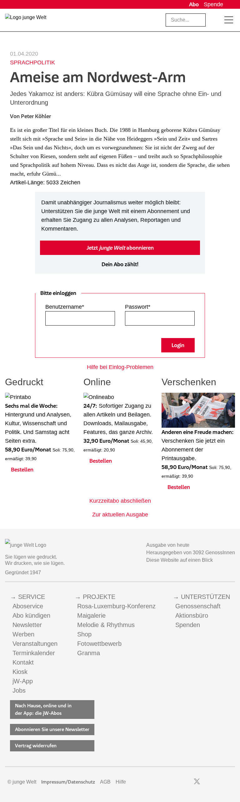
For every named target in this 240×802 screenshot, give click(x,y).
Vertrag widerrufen (36, 746)
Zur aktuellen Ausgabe (120, 514)
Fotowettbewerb (99, 643)
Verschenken (189, 382)
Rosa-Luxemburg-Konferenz (116, 606)
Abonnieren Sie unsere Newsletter (52, 729)
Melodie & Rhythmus (106, 624)
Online (97, 382)
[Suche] (215, 20)
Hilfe (121, 782)
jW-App (22, 681)
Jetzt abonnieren (120, 247)
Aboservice (27, 606)
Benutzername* (64, 307)
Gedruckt (24, 382)
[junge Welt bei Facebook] (187, 782)
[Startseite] (25, 21)
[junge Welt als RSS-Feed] (232, 782)
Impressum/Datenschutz (68, 782)
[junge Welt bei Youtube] (215, 782)
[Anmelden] (230, 4)
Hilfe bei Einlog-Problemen (120, 367)
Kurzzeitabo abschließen (120, 501)
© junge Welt (22, 782)
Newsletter (27, 624)
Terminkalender (33, 653)
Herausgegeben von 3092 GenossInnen (190, 552)
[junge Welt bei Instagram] (207, 782)
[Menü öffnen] (228, 20)
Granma (88, 653)
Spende (213, 4)
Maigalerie (91, 615)
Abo (194, 4)
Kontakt (23, 662)
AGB (105, 782)
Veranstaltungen (35, 643)
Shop (84, 634)
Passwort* (137, 307)
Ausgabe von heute (167, 545)
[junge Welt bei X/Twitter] (196, 782)
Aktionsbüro (191, 615)
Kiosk (20, 671)
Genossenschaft (198, 606)
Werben (23, 634)
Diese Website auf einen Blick (179, 560)
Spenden (187, 624)
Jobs (19, 690)
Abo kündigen (31, 615)
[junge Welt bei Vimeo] (224, 782)
